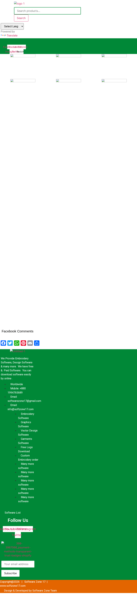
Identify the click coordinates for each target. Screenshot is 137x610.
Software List (13, 512)
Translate (12, 35)
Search (21, 18)
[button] (53, 41)
